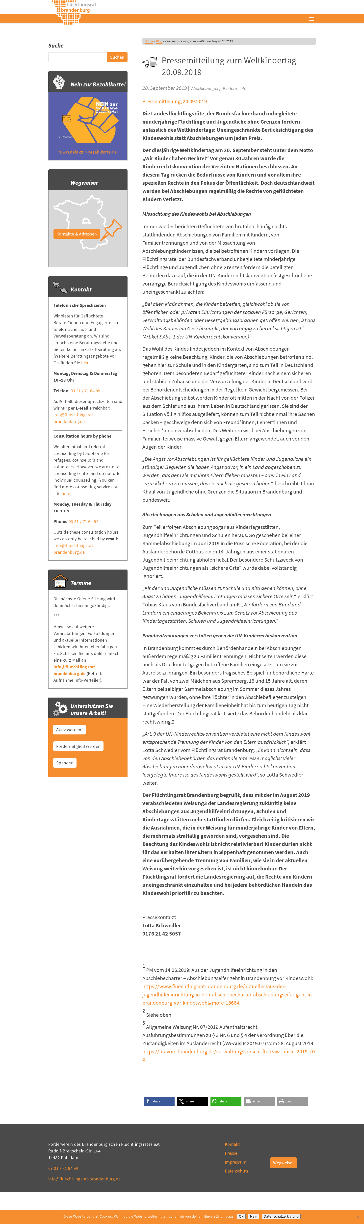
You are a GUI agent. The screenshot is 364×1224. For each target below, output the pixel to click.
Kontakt (232, 1144)
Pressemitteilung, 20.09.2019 (174, 101)
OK (241, 1216)
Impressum (235, 1162)
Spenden (65, 763)
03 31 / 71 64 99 (86, 390)
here (66, 493)
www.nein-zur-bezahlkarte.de (88, 152)
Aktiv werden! (69, 729)
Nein (253, 1216)
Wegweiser (283, 1163)
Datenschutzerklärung (281, 1216)
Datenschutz (237, 1171)
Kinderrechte (234, 88)
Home (149, 41)
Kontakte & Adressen (76, 234)
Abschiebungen (205, 88)
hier (84, 362)
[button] (159, 1101)
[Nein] (357, 1217)
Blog (159, 41)
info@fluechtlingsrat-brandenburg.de (84, 1179)
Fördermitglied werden (78, 746)
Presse (231, 1153)
